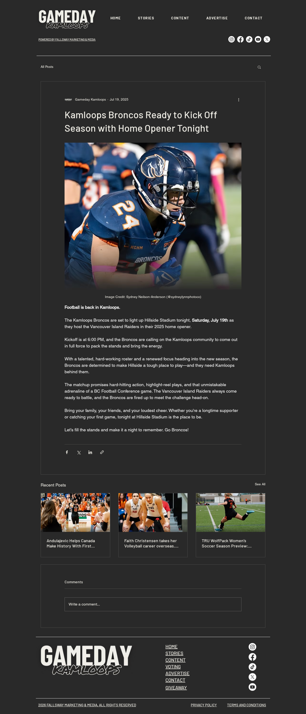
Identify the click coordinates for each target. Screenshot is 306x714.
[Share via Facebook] (67, 452)
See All (260, 484)
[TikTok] (249, 39)
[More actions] (238, 100)
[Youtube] (258, 39)
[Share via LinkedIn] (90, 452)
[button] (259, 67)
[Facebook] (240, 39)
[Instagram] (231, 39)
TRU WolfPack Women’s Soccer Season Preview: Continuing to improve (225, 543)
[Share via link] (102, 452)
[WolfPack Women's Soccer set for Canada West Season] (230, 512)
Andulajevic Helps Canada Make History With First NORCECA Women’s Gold (71, 543)
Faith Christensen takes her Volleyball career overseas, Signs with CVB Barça (150, 543)
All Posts (47, 67)
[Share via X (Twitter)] (78, 452)
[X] (267, 39)
